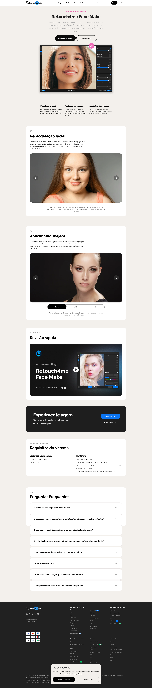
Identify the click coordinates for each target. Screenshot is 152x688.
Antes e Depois (94, 662)
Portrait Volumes (74, 620)
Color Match (93, 626)
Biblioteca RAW (94, 644)
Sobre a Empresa (102, 3)
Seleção (72, 654)
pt (122, 3)
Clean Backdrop (94, 618)
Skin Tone (92, 613)
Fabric (91, 621)
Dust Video (113, 618)
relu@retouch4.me (31, 619)
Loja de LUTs (93, 647)
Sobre (111, 660)
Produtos (68, 3)
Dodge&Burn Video (115, 615)
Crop (71, 615)
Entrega (112, 644)
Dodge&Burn (73, 623)
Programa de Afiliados (116, 649)
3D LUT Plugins (114, 623)
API (91, 657)
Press (111, 657)
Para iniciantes (94, 641)
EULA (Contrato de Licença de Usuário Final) (111, 675)
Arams (71, 648)
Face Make (73, 617)
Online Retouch (74, 651)
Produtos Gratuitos (80, 3)
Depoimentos (113, 655)
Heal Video (113, 610)
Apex (71, 641)
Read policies (77, 674)
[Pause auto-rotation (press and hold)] (76, 178)
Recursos (91, 3)
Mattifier (72, 625)
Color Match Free (74, 662)
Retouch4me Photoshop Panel (76, 645)
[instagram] (30, 614)
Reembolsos (113, 647)
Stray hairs (93, 610)
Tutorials (92, 655)
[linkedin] (38, 614)
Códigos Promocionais (116, 652)
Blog (91, 649)
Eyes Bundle (73, 630)
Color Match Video (115, 613)
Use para (60, 3)
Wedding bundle (94, 628)
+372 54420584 (30, 621)
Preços (112, 641)
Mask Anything (74, 633)
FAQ (91, 660)
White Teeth (73, 628)
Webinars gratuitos (95, 652)
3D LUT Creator (74, 656)
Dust (91, 623)
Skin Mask (92, 615)
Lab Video (112, 621)
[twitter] (35, 614)
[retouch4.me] (34, 2)
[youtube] (32, 614)
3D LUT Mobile (74, 659)
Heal (71, 612)
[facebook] (27, 614)
